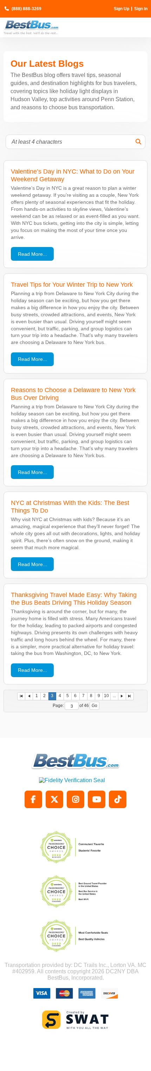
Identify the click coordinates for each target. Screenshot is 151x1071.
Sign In (140, 8)
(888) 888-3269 (26, 8)
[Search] (138, 142)
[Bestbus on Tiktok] (117, 799)
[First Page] (21, 696)
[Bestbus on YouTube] (96, 799)
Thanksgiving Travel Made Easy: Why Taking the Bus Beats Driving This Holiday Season (74, 598)
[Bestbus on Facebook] (33, 799)
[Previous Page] (29, 696)
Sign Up (121, 8)
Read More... (32, 254)
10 (106, 695)
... (114, 695)
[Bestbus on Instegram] (75, 799)
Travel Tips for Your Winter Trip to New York (72, 284)
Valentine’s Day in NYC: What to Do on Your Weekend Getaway (72, 175)
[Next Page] (122, 696)
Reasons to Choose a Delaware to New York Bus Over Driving (73, 393)
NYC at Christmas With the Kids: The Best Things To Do (70, 506)
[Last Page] (130, 696)
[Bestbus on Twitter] (54, 799)
